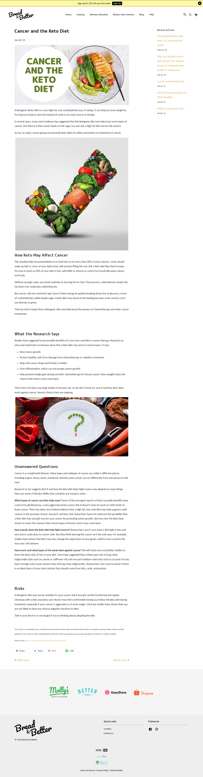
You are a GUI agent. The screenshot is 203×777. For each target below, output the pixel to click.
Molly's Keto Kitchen (123, 14)
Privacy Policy (103, 770)
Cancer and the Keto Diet (170, 81)
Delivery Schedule (99, 14)
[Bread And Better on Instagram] (157, 731)
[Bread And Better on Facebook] (150, 731)
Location (107, 729)
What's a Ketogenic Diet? (170, 108)
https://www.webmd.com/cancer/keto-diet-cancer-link (45, 641)
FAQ (151, 14)
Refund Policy (117, 770)
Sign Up (117, 3)
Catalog (81, 14)
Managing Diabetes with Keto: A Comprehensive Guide (170, 41)
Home (68, 14)
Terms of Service (87, 770)
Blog (141, 14)
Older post (23, 660)
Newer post (119, 660)
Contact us (108, 733)
